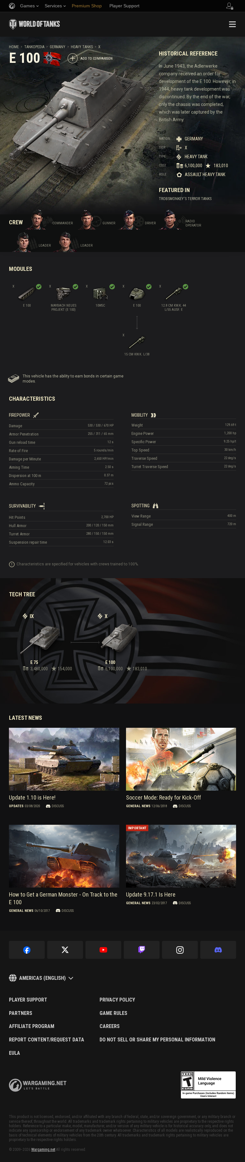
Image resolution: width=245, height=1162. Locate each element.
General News (138, 806)
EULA (14, 1053)
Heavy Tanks (82, 47)
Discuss (58, 806)
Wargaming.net (43, 1149)
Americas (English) (42, 978)
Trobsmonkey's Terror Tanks (185, 199)
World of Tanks (34, 24)
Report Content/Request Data (46, 1040)
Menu (232, 24)
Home (14, 47)
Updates (16, 806)
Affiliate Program (31, 1026)
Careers (110, 1026)
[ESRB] (208, 1085)
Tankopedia (34, 47)
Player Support (28, 1000)
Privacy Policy (117, 1000)
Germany (57, 47)
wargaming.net (37, 1085)
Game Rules (113, 1013)
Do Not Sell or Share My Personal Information (157, 1040)
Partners (20, 1013)
